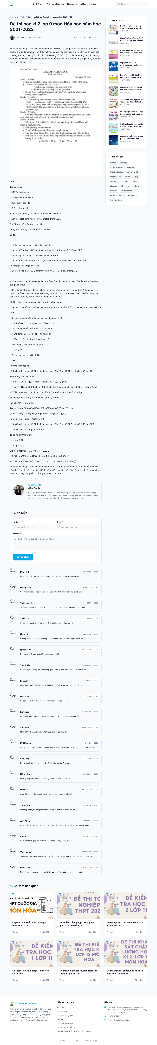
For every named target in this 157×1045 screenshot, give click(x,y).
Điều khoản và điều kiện (66, 1027)
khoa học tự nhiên (133, 172)
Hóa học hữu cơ (126, 191)
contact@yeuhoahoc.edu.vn (118, 1020)
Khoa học (123, 163)
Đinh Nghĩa (38, 4)
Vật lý (136, 177)
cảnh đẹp (113, 186)
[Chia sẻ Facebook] (85, 38)
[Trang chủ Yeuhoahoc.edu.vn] (12, 3)
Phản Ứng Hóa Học (55, 4)
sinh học (137, 186)
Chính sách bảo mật (65, 1023)
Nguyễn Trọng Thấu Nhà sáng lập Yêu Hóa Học (76, 1031)
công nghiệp (130, 195)
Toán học (135, 181)
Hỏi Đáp (93, 4)
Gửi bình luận (23, 557)
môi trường (124, 181)
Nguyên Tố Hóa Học (76, 4)
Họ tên (16, 522)
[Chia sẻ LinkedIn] (95, 38)
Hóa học (113, 163)
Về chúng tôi (62, 1012)
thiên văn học (125, 186)
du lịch (127, 177)
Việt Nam (113, 191)
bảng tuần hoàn (115, 177)
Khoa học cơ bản (116, 195)
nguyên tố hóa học (116, 167)
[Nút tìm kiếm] (145, 4)
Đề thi (22, 17)
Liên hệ (60, 1019)
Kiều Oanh (34, 488)
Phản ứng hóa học (116, 172)
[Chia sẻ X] (90, 38)
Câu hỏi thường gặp (65, 1015)
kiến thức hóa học (116, 200)
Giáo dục (113, 181)
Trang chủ (14, 17)
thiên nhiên (131, 167)
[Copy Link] (100, 38)
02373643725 (113, 1016)
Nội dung (17, 533)
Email (60, 522)
